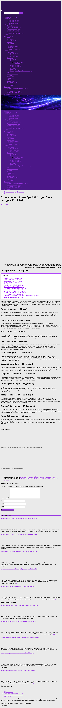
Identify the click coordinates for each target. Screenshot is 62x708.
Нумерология (11, 78)
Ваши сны (10, 79)
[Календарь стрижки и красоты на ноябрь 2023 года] (4, 661)
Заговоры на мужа (15, 66)
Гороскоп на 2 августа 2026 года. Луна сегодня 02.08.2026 (19, 586)
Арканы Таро (14, 56)
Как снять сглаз (18, 62)
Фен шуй (9, 72)
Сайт (2, 506)
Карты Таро (10, 52)
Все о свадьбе (11, 40)
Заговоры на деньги (16, 65)
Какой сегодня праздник (14, 92)
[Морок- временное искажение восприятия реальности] (4, 629)
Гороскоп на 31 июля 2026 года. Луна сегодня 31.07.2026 (19, 518)
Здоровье (10, 37)
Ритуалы (13, 68)
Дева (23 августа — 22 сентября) (14, 285)
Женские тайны (8, 36)
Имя (2, 500)
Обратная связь (8, 692)
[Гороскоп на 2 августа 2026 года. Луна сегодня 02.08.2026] (4, 594)
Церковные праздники (14, 90)
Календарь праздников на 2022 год (17, 88)
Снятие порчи (18, 63)
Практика (10, 85)
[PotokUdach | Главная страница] (18, 7)
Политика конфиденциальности (13, 693)
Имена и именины (12, 74)
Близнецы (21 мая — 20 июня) (13, 281)
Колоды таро (14, 53)
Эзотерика (7, 50)
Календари (7, 24)
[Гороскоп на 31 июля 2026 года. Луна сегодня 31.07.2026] (4, 527)
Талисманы (10, 81)
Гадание (9, 75)
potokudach (4, 204)
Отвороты (13, 59)
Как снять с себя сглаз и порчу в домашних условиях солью (20, 637)
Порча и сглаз (14, 61)
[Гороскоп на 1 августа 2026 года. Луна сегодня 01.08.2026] (4, 560)
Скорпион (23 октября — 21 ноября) (15, 288)
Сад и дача (10, 43)
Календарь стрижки (13, 30)
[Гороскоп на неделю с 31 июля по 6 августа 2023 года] (4, 678)
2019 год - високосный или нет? (13, 297)
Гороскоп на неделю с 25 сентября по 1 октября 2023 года (19, 605)
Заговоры (10, 58)
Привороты (13, 69)
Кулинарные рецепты (13, 49)
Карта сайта (7, 696)
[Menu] (1, 10)
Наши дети (10, 45)
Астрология (10, 76)
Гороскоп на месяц (12, 23)
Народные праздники (13, 91)
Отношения (10, 39)
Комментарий (5, 498)
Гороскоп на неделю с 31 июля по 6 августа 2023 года (18, 670)
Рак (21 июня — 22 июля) (11, 282)
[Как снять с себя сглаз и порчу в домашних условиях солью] (4, 645)
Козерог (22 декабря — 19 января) (14, 291)
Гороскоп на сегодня (13, 20)
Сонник (6, 34)
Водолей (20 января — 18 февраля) (15, 292)
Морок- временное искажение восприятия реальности (18, 621)
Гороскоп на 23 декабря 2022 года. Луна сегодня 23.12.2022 (22, 295)
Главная (6, 16)
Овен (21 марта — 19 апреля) (13, 278)
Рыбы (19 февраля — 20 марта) (13, 294)
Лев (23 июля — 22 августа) (12, 284)
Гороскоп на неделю (13, 21)
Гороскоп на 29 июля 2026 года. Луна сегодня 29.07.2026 (19, 534)
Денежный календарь (13, 29)
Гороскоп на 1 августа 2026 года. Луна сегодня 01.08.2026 (19, 551)
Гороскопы (7, 18)
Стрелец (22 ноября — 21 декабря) (14, 290)
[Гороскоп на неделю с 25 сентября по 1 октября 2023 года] (4, 614)
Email (2, 503)
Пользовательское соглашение (13, 695)
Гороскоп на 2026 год (10, 17)
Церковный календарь (14, 27)
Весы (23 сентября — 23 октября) (14, 287)
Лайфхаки (7, 94)
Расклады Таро (14, 55)
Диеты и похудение (13, 46)
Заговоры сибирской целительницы (21, 71)
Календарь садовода (13, 31)
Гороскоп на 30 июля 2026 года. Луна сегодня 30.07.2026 (19, 569)
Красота (9, 42)
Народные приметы (13, 82)
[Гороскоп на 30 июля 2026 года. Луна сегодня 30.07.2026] (4, 577)
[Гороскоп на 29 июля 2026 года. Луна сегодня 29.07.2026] (4, 543)
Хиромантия (11, 84)
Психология (10, 47)
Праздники (7, 87)
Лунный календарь (12, 26)
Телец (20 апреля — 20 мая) (12, 279)
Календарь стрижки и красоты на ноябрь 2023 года (17, 653)
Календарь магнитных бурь (15, 33)
